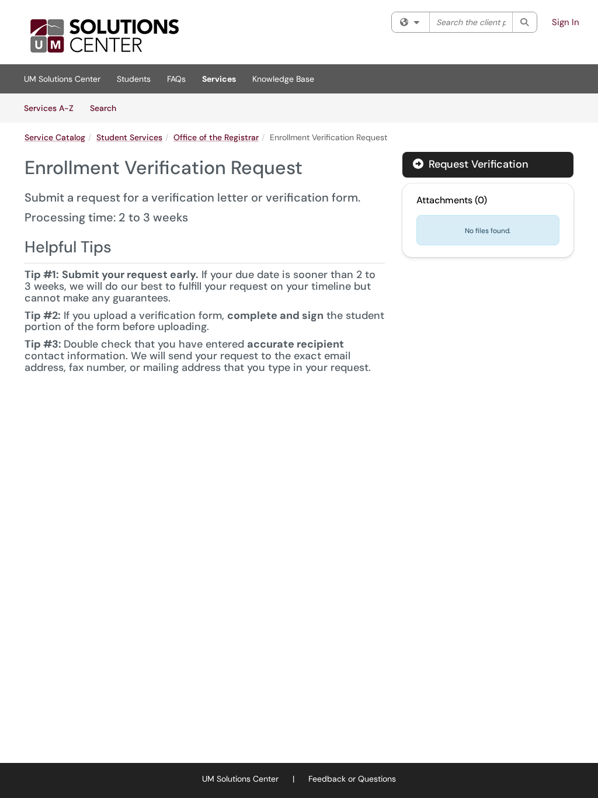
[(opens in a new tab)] (104, 35)
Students (134, 79)
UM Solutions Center (62, 79)
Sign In (565, 22)
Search (107, 107)
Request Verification (477, 164)
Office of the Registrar (216, 137)
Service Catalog (55, 137)
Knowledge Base (283, 79)
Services (219, 79)
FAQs (176, 79)
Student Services (129, 137)
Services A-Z (49, 108)
